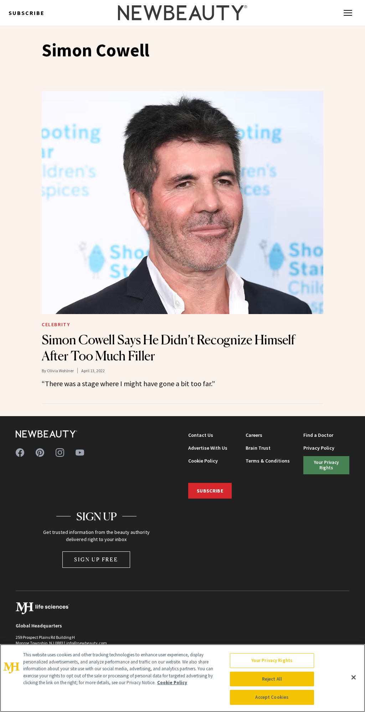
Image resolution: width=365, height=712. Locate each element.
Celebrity (56, 324)
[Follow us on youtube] (80, 452)
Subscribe (27, 12)
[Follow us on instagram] (60, 452)
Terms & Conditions (268, 461)
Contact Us (200, 435)
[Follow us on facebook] (20, 452)
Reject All (272, 679)
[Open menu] (347, 12)
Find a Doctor (318, 435)
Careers (254, 435)
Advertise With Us (207, 448)
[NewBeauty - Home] (182, 12)
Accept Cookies (271, 697)
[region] (182, 678)
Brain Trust (258, 448)
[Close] (353, 677)
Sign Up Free (96, 559)
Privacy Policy (318, 448)
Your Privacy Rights (326, 464)
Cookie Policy (203, 461)
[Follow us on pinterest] (40, 452)
